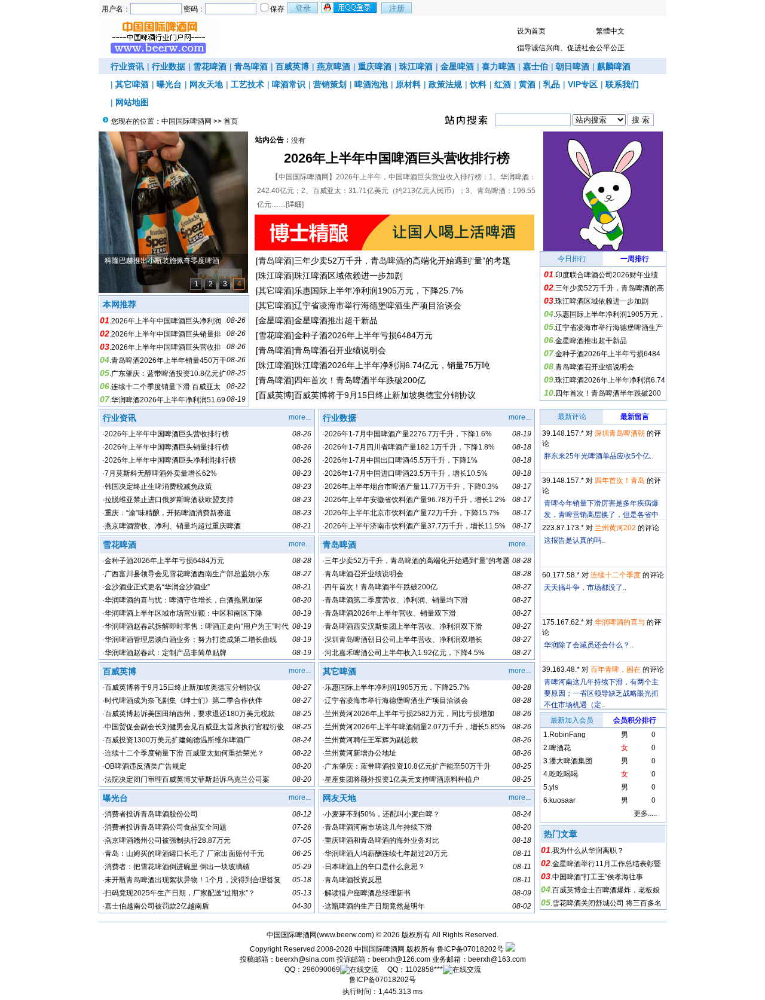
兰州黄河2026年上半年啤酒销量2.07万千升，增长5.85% (415, 727)
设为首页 (531, 31)
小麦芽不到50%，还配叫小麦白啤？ (382, 814)
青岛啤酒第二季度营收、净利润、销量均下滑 (396, 600)
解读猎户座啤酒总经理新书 (368, 893)
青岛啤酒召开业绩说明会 (340, 350)
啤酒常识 (288, 84)
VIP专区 (583, 84)
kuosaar (562, 800)
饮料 (478, 84)
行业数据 (168, 66)
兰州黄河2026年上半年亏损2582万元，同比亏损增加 (409, 714)
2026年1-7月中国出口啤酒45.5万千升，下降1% (401, 460)
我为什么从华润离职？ (588, 850)
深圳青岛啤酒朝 (620, 433)
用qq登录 (349, 7)
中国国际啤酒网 (186, 121)
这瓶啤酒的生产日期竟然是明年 (375, 906)
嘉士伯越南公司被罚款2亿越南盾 (157, 906)
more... (300, 417)
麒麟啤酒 (614, 66)
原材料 (408, 84)
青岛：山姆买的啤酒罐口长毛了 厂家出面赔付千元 (184, 853)
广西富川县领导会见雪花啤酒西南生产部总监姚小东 (187, 574)
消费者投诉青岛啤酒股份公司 (151, 814)
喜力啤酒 (498, 66)
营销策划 (330, 84)
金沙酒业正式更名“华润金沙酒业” (157, 587)
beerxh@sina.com (305, 959)
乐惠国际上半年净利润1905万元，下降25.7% (378, 290)
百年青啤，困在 (615, 669)
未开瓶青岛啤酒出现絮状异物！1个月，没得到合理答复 (193, 880)
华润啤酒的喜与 (620, 622)
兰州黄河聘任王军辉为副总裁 (371, 740)
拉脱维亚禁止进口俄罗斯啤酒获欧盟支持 (169, 500)
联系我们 (622, 84)
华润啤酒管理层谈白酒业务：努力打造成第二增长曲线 (191, 639)
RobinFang (567, 734)
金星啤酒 (457, 66)
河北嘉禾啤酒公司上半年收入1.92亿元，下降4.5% (405, 653)
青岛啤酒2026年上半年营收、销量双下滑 (390, 613)
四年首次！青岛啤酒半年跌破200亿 (360, 380)
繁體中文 (610, 31)
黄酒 (527, 84)
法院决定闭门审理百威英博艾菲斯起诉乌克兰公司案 (187, 779)
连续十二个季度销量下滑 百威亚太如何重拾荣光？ (184, 753)
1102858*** (424, 969)
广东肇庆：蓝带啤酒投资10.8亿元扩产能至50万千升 (408, 766)
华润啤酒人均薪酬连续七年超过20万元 (386, 853)
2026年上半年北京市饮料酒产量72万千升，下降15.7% (412, 513)
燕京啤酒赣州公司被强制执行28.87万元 (168, 840)
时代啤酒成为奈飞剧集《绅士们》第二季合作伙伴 (183, 700)
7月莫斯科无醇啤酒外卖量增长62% (161, 473)
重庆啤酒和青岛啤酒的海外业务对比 (382, 840)
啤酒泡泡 (371, 84)
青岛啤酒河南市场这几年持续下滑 (378, 827)
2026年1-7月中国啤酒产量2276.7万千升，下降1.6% (408, 434)
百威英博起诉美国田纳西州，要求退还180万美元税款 (190, 714)
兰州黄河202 (615, 528)
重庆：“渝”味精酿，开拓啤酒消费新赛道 (168, 513)
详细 (294, 204)
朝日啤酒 (572, 66)
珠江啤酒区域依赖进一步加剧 (348, 275)
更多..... (645, 813)
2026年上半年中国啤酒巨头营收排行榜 (397, 158)
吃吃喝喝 (563, 774)
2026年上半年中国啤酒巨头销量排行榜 (167, 447)
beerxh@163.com (497, 959)
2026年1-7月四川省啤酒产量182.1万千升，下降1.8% (410, 447)
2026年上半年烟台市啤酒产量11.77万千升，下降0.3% (411, 486)
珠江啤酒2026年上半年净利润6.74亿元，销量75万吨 (392, 365)
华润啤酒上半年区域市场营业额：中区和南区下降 (183, 613)
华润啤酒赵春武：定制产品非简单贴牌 (166, 653)
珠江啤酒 (416, 66)
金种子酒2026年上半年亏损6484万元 (363, 335)
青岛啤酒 (251, 66)
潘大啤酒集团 (570, 761)
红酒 (502, 84)
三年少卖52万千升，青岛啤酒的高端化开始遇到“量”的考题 (402, 260)
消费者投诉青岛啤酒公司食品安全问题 (166, 827)
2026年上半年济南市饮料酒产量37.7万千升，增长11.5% (415, 526)
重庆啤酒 (374, 66)
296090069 (321, 969)
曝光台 (169, 84)
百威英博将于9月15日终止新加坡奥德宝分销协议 (385, 395)
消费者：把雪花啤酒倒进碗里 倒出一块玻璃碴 (177, 867)
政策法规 (445, 84)
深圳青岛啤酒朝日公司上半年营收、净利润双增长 (403, 639)
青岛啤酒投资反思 (353, 880)
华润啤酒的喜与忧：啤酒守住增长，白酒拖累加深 (183, 600)
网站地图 (132, 102)
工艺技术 (247, 84)
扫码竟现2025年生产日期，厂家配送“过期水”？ (180, 893)
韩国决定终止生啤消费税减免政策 (158, 486)
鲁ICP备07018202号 (470, 949)
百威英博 (292, 66)
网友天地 (206, 84)
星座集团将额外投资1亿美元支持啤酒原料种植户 (402, 779)
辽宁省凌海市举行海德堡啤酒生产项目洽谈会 (377, 305)
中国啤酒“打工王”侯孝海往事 (597, 877)
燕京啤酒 (333, 66)
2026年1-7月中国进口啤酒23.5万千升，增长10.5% (406, 473)
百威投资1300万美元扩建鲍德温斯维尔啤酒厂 (177, 740)
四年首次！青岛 (620, 480)
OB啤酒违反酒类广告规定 (145, 766)
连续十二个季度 (615, 575)
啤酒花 (560, 748)
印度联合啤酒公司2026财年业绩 (606, 275)
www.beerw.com (345, 935)
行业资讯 (127, 66)
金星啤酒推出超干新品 (336, 320)
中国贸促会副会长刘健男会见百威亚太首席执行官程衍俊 (194, 727)
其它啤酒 (132, 84)
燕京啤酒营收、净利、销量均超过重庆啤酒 (173, 526)
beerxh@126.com (401, 959)
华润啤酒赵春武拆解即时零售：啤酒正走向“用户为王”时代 (197, 626)
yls (553, 787)
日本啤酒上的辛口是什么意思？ (375, 867)
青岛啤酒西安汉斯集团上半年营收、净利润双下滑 (403, 626)
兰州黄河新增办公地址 (360, 753)
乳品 (551, 84)
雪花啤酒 (210, 66)
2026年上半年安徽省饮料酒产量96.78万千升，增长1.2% (415, 500)
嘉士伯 (535, 66)
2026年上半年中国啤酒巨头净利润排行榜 (170, 460)
